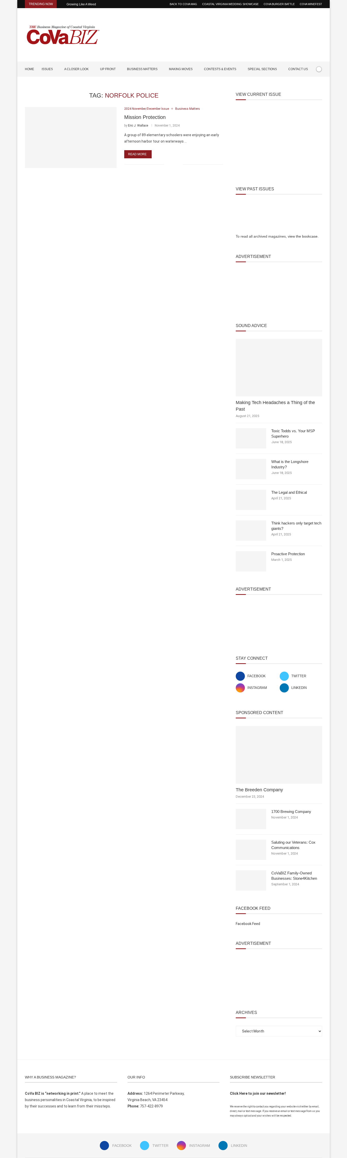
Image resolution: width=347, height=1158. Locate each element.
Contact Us (298, 69)
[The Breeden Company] (279, 755)
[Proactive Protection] (251, 561)
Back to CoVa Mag (183, 4)
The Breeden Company (259, 789)
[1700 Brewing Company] (251, 819)
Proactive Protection (288, 554)
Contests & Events (220, 69)
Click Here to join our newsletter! (258, 1093)
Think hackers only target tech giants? (296, 526)
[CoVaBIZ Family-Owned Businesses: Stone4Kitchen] (251, 880)
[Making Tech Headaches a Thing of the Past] (279, 368)
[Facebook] (304, 83)
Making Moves (181, 69)
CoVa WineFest (311, 4)
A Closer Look (76, 69)
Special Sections (262, 69)
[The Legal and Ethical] (251, 500)
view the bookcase (303, 236)
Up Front (108, 69)
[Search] (319, 83)
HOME (29, 69)
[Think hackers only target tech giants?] (251, 530)
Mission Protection (145, 117)
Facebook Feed (248, 924)
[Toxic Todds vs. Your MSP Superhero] (251, 438)
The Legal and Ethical (289, 492)
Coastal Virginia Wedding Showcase (230, 4)
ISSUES (47, 69)
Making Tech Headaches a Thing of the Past (275, 405)
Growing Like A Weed (81, 4)
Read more (137, 154)
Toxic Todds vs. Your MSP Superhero (293, 433)
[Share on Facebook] (171, 164)
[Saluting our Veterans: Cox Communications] (251, 850)
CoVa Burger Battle (279, 4)
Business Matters (142, 69)
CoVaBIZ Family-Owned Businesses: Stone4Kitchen (294, 876)
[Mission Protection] (71, 137)
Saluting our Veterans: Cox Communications (293, 845)
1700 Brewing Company (291, 811)
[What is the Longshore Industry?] (251, 469)
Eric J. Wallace (138, 125)
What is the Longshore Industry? (289, 464)
